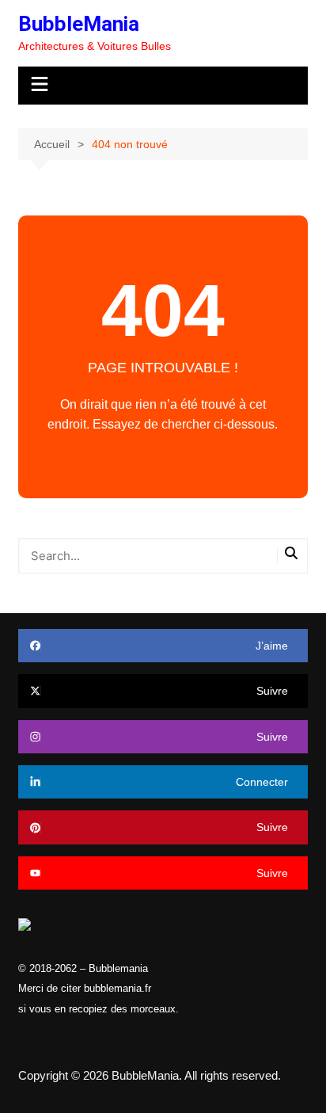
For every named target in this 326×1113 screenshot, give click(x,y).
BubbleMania (78, 24)
